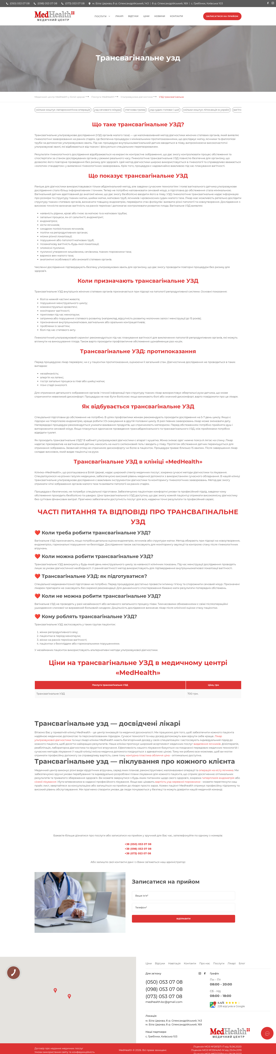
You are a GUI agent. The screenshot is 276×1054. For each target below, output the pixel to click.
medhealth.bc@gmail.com (164, 1001)
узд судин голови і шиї (164, 109)
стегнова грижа (135, 109)
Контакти (176, 16)
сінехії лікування (45, 781)
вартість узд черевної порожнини (177, 781)
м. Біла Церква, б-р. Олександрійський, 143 (120, 3)
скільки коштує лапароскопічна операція (63, 109)
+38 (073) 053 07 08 (138, 853)
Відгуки (133, 16)
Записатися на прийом (222, 16)
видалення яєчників (207, 743)
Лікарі (119, 16)
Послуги (101, 16)
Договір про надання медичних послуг (58, 1048)
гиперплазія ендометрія (218, 777)
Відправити (183, 918)
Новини (159, 16)
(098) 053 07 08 (47, 3)
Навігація (174, 963)
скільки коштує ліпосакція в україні (206, 109)
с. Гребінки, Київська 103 (207, 3)
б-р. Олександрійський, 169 (170, 3)
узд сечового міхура (107, 109)
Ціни (146, 16)
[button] (69, 996)
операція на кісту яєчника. (216, 770)
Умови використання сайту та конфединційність (64, 1052)
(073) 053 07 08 (74, 3)
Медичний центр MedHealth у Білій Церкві (59, 96)
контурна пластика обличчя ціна (148, 755)
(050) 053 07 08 (20, 3)
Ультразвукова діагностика (137, 96)
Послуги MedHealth (102, 96)
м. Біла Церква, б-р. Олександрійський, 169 (174, 1024)
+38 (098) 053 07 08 (138, 848)
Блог (242, 963)
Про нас (204, 963)
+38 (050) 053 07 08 (138, 844)
